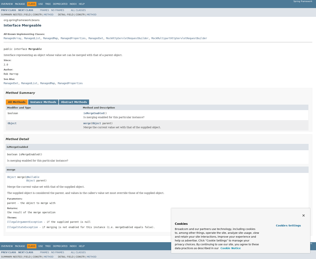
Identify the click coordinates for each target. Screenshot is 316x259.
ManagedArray (12, 38)
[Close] (304, 215)
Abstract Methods (74, 102)
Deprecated (60, 4)
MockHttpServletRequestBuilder (127, 38)
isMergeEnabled (93, 113)
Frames (44, 10)
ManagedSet (96, 38)
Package (20, 4)
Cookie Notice (230, 248)
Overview (7, 4)
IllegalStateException (22, 227)
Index (73, 4)
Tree (48, 4)
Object (12, 123)
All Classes (78, 10)
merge (87, 123)
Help (81, 4)
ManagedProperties (73, 38)
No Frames (57, 10)
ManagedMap (50, 38)
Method (48, 14)
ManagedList (32, 38)
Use (40, 4)
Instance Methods (43, 102)
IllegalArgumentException (24, 221)
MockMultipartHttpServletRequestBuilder (179, 38)
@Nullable (32, 177)
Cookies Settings (288, 225)
